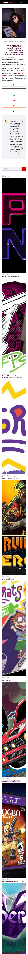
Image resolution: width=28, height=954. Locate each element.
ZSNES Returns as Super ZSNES (10, 276)
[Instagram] (18, 121)
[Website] (22, 121)
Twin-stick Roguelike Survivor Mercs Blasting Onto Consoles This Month (14, 578)
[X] (20, 121)
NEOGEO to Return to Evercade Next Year (13, 881)
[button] (21, 2)
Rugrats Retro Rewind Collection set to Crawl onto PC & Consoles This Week (13, 477)
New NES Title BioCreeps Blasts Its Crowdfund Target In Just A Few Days (12, 376)
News (13, 40)
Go (23, 168)
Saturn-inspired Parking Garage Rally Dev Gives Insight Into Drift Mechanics (13, 780)
